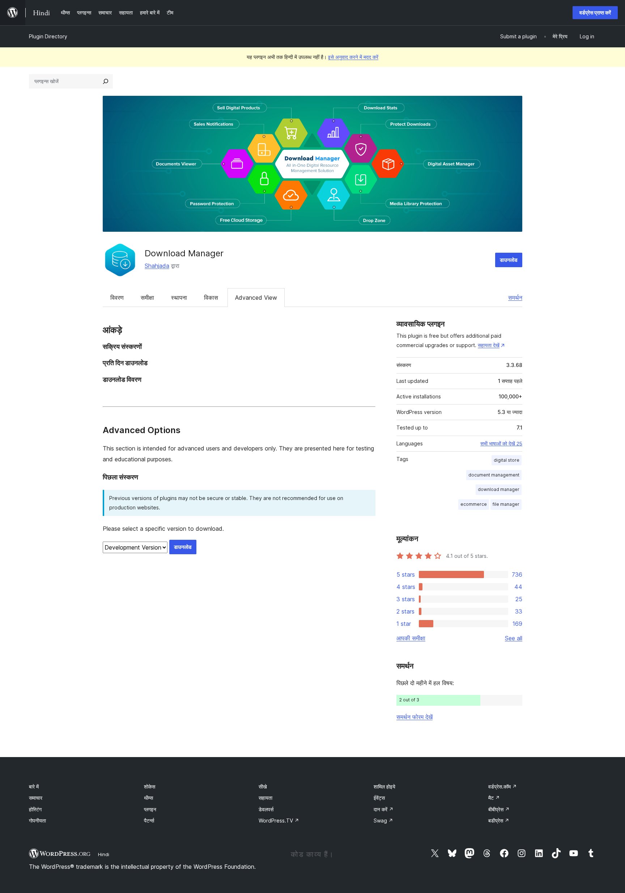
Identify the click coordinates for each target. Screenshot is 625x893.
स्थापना (179, 297)
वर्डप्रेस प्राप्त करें (595, 12)
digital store (506, 460)
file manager (506, 504)
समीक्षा (147, 297)
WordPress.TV (279, 820)
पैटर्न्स (149, 820)
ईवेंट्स (379, 798)
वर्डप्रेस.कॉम (502, 786)
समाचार (35, 798)
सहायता (265, 798)
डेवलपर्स (266, 809)
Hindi (103, 854)
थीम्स (148, 798)
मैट (494, 798)
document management (493, 475)
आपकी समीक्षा (410, 638)
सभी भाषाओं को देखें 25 (501, 443)
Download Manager (184, 253)
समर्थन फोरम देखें (414, 717)
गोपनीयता (37, 820)
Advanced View (256, 297)
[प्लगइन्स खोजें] (105, 81)
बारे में (34, 786)
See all (513, 638)
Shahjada (157, 265)
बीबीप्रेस (499, 809)
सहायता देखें (488, 345)
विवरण (117, 297)
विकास (211, 297)
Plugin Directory (48, 36)
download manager (498, 489)
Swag (383, 820)
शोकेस (149, 786)
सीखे (263, 786)
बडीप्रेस (498, 820)
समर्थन (515, 297)
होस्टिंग (35, 809)
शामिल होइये (384, 786)
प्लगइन (150, 809)
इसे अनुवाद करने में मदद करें (353, 57)
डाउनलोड (509, 260)
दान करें (384, 809)
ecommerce (473, 504)
